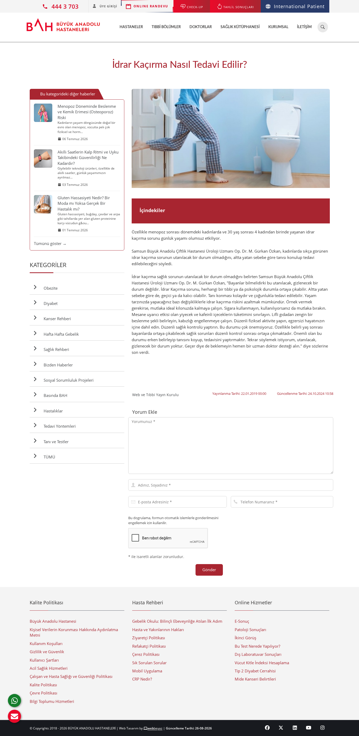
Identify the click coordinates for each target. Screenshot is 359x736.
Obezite (50, 288)
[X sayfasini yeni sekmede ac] (281, 727)
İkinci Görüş (245, 637)
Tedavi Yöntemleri (59, 426)
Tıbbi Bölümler (166, 27)
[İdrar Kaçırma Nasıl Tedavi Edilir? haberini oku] (231, 138)
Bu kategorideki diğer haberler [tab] (67, 93)
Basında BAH (54, 395)
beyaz (154, 728)
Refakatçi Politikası (149, 646)
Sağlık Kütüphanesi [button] (240, 27)
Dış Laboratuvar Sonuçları (258, 654)
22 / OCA (328, 138)
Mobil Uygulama (147, 670)
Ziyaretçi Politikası (148, 637)
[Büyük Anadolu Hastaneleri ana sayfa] (63, 22)
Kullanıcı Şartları (44, 660)
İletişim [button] (304, 27)
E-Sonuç (242, 621)
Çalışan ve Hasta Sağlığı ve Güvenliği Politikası (71, 676)
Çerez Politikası (146, 654)
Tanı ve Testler (55, 441)
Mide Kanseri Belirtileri (255, 679)
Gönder (209, 569)
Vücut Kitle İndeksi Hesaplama (262, 662)
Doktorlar (200, 27)
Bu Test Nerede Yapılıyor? (257, 646)
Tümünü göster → (50, 243)
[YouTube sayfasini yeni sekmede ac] (309, 727)
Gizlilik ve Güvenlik (47, 651)
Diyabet (50, 303)
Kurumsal (278, 27)
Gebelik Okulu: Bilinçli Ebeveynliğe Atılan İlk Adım (177, 621)
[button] (14, 716)
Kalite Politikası (43, 684)
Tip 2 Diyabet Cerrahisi (255, 670)
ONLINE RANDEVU (151, 6)
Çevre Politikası (43, 693)
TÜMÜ (48, 456)
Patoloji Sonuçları (250, 629)
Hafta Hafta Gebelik (60, 334)
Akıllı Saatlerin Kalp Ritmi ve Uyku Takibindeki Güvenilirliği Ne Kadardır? (88, 157)
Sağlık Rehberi (55, 349)
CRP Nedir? (142, 679)
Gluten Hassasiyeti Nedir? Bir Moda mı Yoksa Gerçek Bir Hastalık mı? (84, 203)
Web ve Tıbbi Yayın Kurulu (155, 394)
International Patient (299, 6)
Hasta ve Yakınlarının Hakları (158, 629)
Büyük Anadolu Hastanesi (53, 621)
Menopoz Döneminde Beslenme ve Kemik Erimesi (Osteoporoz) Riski (87, 112)
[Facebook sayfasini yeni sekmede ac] (267, 727)
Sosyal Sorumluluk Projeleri (68, 380)
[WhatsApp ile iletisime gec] (14, 700)
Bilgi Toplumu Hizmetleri (52, 701)
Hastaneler (131, 27)
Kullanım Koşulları (46, 643)
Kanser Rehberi (56, 318)
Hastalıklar (52, 410)
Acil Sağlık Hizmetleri (49, 668)
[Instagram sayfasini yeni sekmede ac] (323, 727)
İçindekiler (152, 210)
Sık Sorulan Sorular (149, 662)
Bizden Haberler (57, 364)
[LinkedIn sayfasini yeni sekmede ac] (295, 727)
